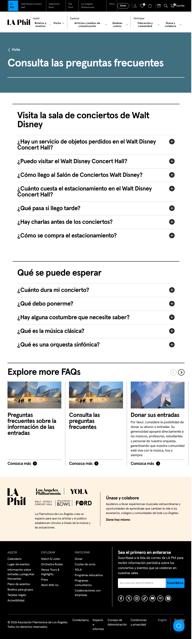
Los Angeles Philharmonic (87, 6)
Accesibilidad (16, 600)
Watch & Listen (50, 559)
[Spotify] (159, 598)
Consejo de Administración (114, 622)
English (159, 620)
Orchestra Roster (52, 564)
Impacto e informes (95, 625)
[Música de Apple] (167, 598)
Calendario (15, 559)
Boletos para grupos (20, 589)
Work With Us (49, 585)
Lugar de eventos (18, 564)
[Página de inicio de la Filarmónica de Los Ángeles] (19, 22)
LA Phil (12, 6)
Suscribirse (172, 583)
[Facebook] (119, 598)
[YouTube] (151, 598)
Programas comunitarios (82, 583)
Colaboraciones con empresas (87, 593)
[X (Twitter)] (127, 598)
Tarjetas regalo (17, 595)
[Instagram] (135, 598)
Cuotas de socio (84, 564)
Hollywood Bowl (54, 6)
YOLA (112, 4)
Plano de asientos (19, 584)
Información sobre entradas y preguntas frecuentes (21, 574)
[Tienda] (150, 6)
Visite (16, 49)
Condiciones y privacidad (136, 622)
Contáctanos (78, 620)
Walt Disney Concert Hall (31, 6)
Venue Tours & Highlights (50, 572)
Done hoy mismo (115, 519)
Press (44, 579)
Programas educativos (88, 575)
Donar (123, 6)
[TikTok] (143, 598)
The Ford (70, 6)
